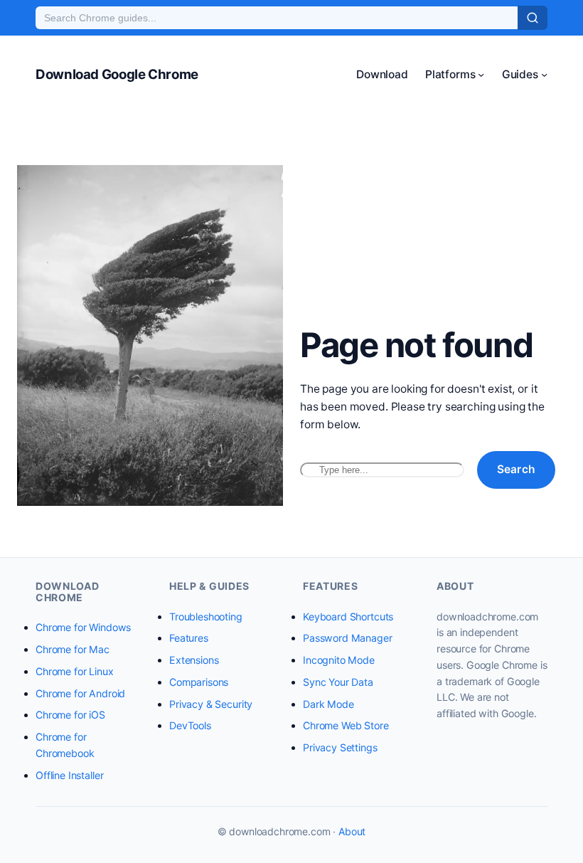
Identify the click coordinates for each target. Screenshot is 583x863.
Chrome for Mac (72, 649)
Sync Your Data (338, 682)
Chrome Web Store (346, 725)
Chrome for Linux (75, 671)
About (351, 831)
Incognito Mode (339, 660)
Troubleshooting (205, 616)
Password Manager (347, 638)
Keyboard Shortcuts (348, 616)
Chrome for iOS (70, 715)
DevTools (190, 725)
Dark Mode (328, 704)
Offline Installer (69, 775)
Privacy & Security (210, 704)
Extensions (193, 660)
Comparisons (198, 682)
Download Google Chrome (117, 74)
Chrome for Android (80, 693)
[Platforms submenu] (481, 74)
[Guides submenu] (544, 74)
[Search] (532, 18)
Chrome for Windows (83, 627)
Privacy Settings (340, 747)
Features (188, 638)
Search (516, 469)
